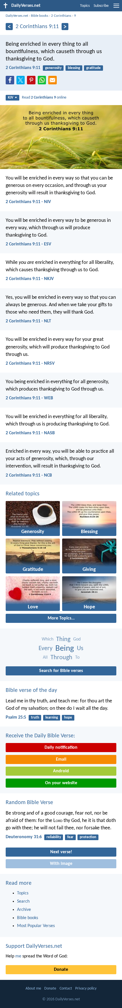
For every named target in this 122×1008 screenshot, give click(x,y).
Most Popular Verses (36, 926)
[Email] (53, 82)
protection (88, 837)
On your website (61, 783)
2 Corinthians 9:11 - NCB (29, 475)
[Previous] (9, 26)
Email (61, 759)
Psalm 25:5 (16, 717)
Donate (61, 969)
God (77, 639)
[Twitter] (21, 82)
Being (64, 648)
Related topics (22, 494)
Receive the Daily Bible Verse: (40, 736)
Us (80, 648)
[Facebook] (11, 82)
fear (70, 837)
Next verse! (61, 852)
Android (61, 771)
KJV (10, 97)
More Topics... (61, 618)
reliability (54, 837)
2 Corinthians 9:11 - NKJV (30, 279)
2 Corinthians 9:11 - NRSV (30, 363)
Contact (66, 988)
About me (33, 988)
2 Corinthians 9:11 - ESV (28, 244)
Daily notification (61, 747)
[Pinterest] (32, 82)
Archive (24, 909)
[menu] (116, 8)
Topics (85, 6)
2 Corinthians (61, 16)
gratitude (93, 68)
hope (68, 717)
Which (47, 639)
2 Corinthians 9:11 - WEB (29, 398)
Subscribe (101, 6)
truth (35, 717)
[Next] (65, 26)
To (77, 657)
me (18, 956)
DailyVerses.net (17, 16)
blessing (74, 68)
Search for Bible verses (61, 671)
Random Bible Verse (29, 802)
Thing (63, 639)
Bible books (39, 16)
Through (61, 657)
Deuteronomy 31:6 (24, 837)
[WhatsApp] (43, 80)
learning (51, 717)
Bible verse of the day (31, 690)
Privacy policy (85, 988)
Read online (44, 97)
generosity (53, 68)
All (45, 657)
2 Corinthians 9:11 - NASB (30, 433)
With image (61, 863)
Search (23, 901)
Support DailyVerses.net (34, 946)
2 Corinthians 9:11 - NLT (28, 321)
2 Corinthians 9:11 (23, 68)
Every (45, 648)
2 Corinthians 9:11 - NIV (28, 202)
